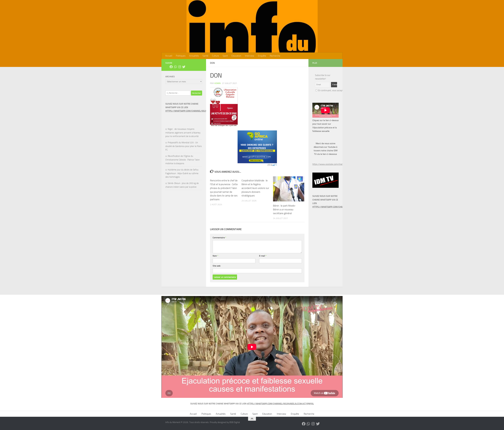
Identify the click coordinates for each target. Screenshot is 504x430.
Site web (216, 266)
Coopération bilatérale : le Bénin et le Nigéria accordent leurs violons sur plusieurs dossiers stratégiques (255, 188)
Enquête (262, 55)
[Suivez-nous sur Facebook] (171, 66)
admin (217, 83)
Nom (215, 256)
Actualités (194, 55)
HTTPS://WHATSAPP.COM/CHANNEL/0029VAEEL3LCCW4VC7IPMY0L (198, 111)
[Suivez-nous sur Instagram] (179, 66)
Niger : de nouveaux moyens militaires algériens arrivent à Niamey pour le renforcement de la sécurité (182, 133)
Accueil (168, 55)
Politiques (180, 55)
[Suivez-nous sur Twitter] (183, 66)
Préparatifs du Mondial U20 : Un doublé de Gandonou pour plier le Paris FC (183, 146)
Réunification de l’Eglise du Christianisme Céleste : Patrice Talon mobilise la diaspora (182, 160)
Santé (205, 55)
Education (236, 55)
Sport (225, 55)
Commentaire (219, 237)
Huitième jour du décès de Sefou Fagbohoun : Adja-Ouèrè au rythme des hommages (181, 173)
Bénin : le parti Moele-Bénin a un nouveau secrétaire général (284, 209)
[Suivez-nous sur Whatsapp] (175, 66)
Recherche (275, 55)
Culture (215, 55)
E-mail (262, 256)
